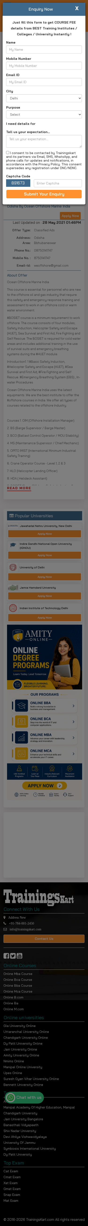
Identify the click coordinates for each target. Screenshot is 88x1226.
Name (10, 42)
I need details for (20, 124)
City (9, 91)
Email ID (12, 75)
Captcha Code (18, 176)
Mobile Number (18, 59)
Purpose (13, 107)
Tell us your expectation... (28, 132)
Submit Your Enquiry (44, 194)
